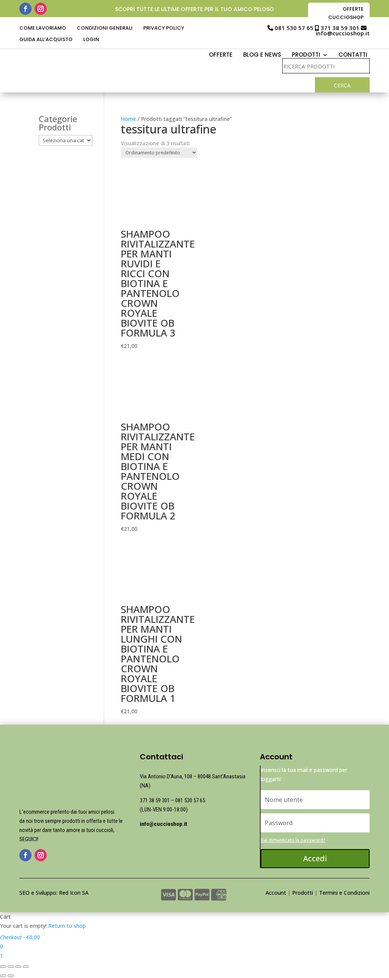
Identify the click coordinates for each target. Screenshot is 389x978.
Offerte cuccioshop (346, 13)
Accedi (315, 858)
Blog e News (262, 55)
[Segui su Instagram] (41, 9)
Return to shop (67, 925)
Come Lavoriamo (42, 28)
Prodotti (302, 892)
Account (276, 892)
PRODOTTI (306, 55)
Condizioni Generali (105, 28)
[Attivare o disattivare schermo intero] (18, 966)
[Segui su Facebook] (25, 9)
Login (91, 40)
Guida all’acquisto (46, 40)
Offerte (220, 55)
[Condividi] (11, 966)
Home (128, 118)
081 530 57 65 (294, 28)
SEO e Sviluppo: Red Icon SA (54, 892)
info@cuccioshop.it (343, 33)
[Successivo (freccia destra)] (11, 976)
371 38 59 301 (340, 28)
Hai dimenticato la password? (293, 840)
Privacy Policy (163, 28)
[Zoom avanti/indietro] (26, 966)
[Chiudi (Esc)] (3, 966)
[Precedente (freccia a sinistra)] (3, 976)
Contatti (352, 55)
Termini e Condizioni (344, 892)
